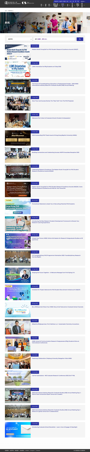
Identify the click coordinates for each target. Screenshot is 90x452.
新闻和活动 (10, 10)
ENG (71, 1)
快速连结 (82, 1)
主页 (6, 10)
